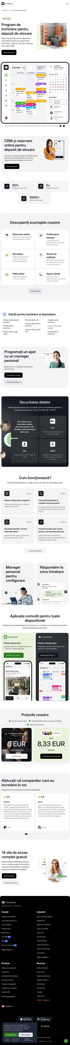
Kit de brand (41, 988)
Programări (5, 972)
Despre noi (40, 996)
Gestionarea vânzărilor (9, 988)
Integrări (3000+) (43, 980)
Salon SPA (40, 933)
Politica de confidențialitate (28, 1039)
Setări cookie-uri (7, 1039)
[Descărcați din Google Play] (43, 1019)
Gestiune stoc (6, 929)
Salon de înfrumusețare (44, 917)
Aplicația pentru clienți (12, 655)
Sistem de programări (8, 968)
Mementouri (5, 933)
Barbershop (41, 921)
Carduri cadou (6, 925)
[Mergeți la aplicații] (60, 126)
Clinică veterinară (43, 945)
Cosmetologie (41, 941)
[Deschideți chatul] (66, 1041)
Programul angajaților (8, 984)
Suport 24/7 (41, 972)
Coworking (40, 953)
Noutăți (39, 992)
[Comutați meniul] (67, 4)
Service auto (41, 937)
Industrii (11, 10)
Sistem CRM (5, 992)
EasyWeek (4, 10)
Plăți (4, 941)
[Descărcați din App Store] (26, 1019)
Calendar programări (8, 917)
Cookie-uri (42, 1041)
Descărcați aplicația (43, 976)
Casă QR (5, 937)
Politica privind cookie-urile (16, 1039)
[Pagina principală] (7, 3)
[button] (26, 834)
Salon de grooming (43, 949)
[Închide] (35, 1024)
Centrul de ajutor (42, 968)
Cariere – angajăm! (43, 1000)
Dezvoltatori (41, 984)
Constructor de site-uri (9, 921)
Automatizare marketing (9, 976)
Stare (50, 1041)
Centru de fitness (42, 929)
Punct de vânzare (8, 945)
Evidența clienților (7, 980)
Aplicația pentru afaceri (47, 655)
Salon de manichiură (44, 925)
